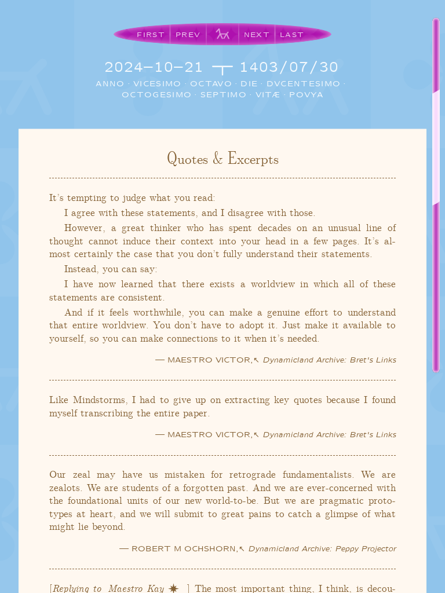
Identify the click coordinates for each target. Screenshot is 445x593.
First (151, 34)
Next (257, 34)
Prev (188, 34)
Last (292, 34)
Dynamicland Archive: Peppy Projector (322, 548)
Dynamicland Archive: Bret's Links (329, 359)
